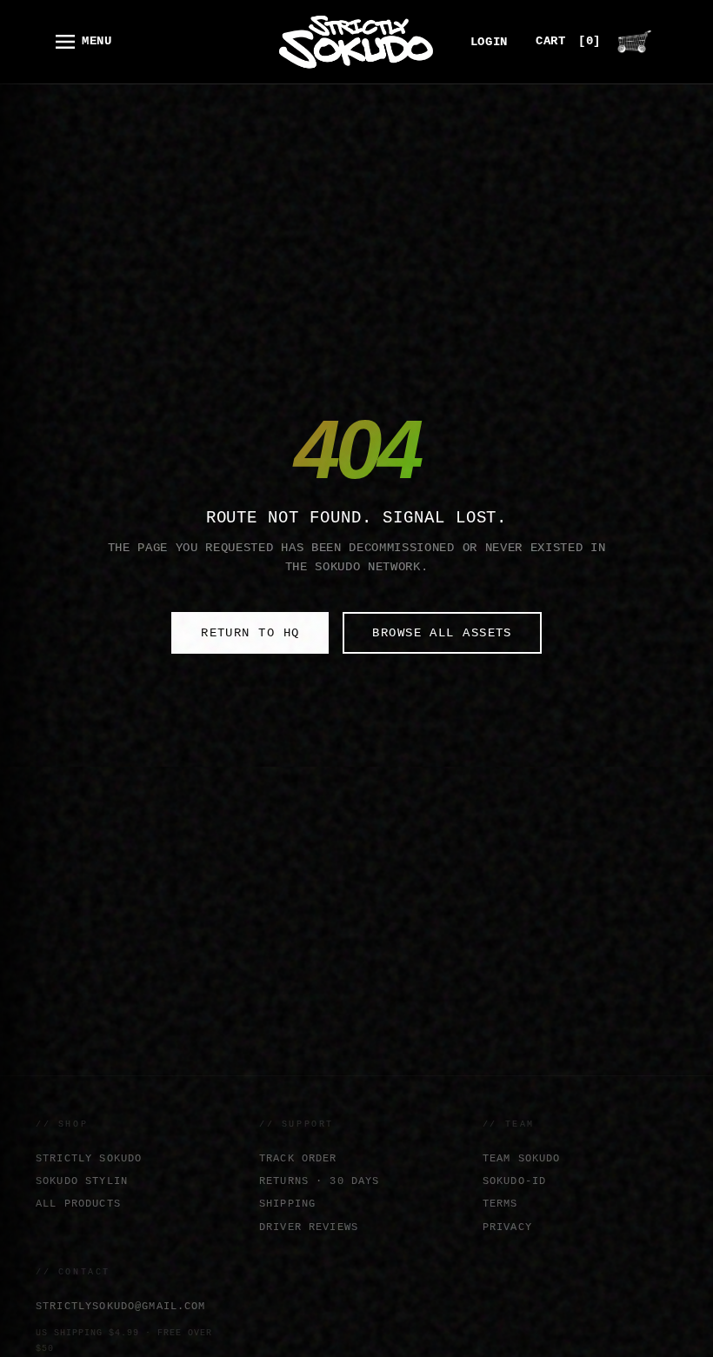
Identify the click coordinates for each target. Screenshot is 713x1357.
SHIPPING (287, 1203)
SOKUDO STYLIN (82, 1181)
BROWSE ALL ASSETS (441, 633)
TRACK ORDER (298, 1158)
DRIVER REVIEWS (308, 1227)
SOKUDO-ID (514, 1181)
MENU (97, 41)
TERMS (500, 1203)
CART (568, 41)
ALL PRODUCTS (78, 1203)
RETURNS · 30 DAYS (319, 1181)
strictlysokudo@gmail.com (121, 1306)
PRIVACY (507, 1227)
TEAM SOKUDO (522, 1158)
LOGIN (489, 42)
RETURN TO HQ (250, 633)
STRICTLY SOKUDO (89, 1158)
